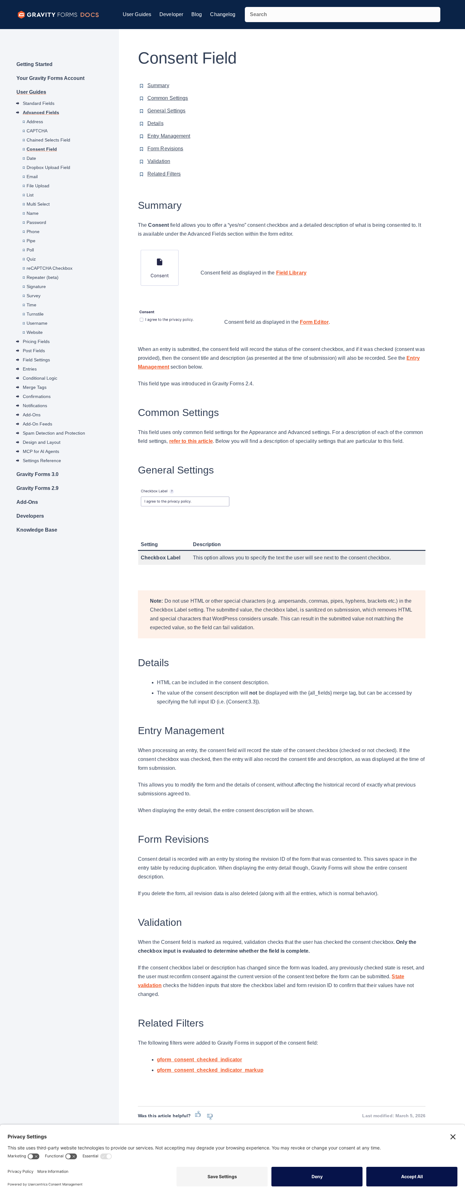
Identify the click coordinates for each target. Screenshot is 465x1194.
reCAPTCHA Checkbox (49, 268)
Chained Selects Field (48, 139)
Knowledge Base (36, 530)
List (30, 194)
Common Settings (167, 98)
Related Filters (164, 174)
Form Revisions (165, 148)
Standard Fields (38, 103)
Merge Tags (34, 387)
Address (35, 121)
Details (155, 123)
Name (33, 213)
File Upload (38, 185)
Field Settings (36, 359)
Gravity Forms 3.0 (37, 474)
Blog (196, 14)
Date (31, 158)
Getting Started (34, 64)
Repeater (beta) (43, 277)
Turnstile (35, 314)
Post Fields (34, 350)
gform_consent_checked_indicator (199, 1059)
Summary (158, 85)
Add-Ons (31, 414)
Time (31, 304)
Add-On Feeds (37, 423)
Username (37, 323)
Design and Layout (41, 442)
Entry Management (168, 136)
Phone (33, 231)
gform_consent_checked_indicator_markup (210, 1070)
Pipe (31, 240)
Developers (30, 516)
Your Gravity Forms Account (50, 78)
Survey (33, 295)
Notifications (35, 405)
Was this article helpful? (164, 1115)
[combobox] (342, 14)
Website (35, 332)
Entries (30, 368)
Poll (30, 249)
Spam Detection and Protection (54, 433)
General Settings (166, 110)
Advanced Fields (41, 112)
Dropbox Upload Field (48, 167)
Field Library (291, 272)
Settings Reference (42, 460)
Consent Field (42, 149)
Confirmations (37, 396)
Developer (171, 14)
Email (32, 176)
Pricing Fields (36, 341)
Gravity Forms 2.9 (37, 488)
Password (36, 222)
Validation (158, 161)
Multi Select (38, 204)
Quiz (31, 259)
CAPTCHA (37, 130)
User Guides (137, 14)
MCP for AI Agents (41, 451)
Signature (36, 286)
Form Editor (314, 322)
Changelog (222, 14)
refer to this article (191, 441)
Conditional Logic (40, 378)
